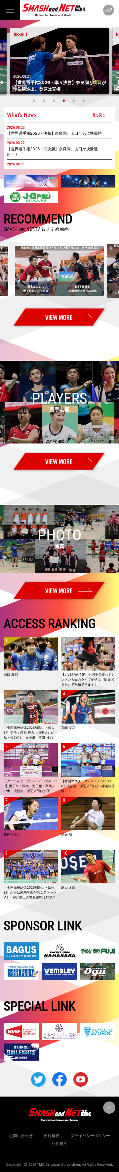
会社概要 (52, 1135)
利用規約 (59, 1143)
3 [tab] (54, 100)
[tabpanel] (59, 61)
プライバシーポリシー (90, 1135)
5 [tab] (74, 100)
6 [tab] (84, 100)
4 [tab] (64, 100)
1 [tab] (34, 100)
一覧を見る (97, 115)
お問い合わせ (21, 1135)
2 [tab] (44, 100)
